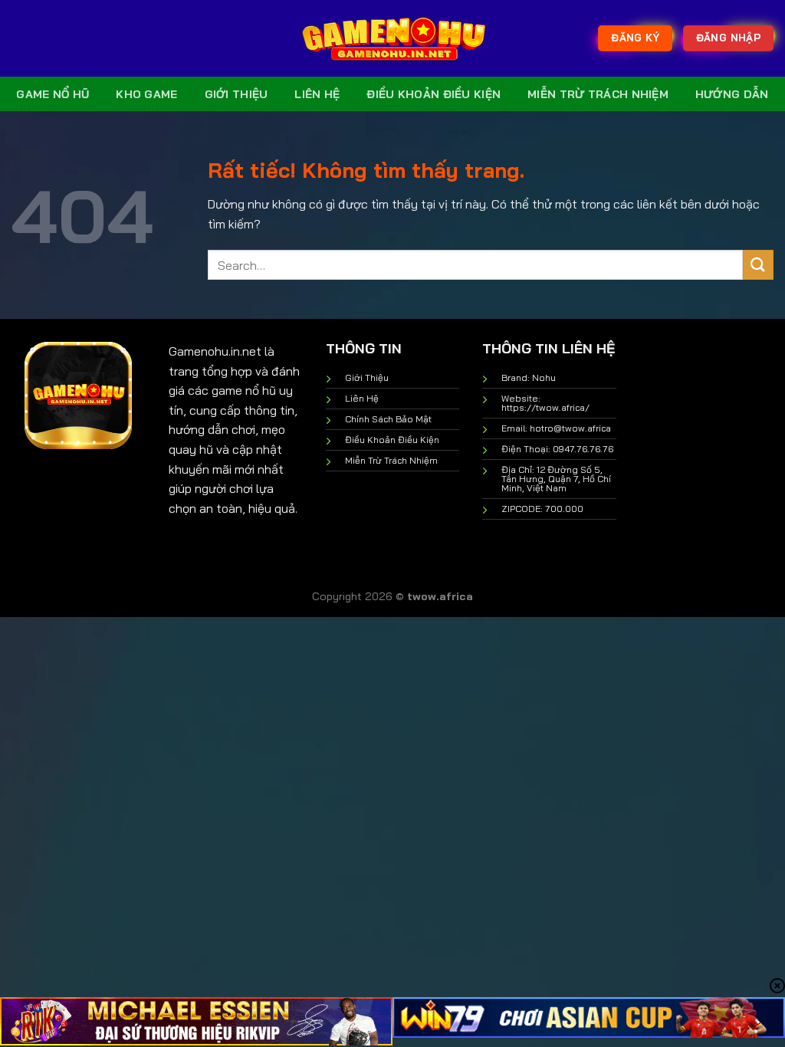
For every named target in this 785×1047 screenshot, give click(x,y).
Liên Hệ (317, 94)
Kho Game (146, 94)
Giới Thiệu (236, 94)
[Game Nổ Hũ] (392, 38)
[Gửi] (758, 265)
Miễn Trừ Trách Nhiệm (597, 94)
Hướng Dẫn (732, 94)
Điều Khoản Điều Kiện (433, 94)
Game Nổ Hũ (52, 94)
